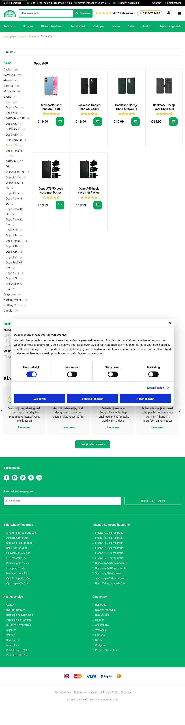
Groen (11, 335)
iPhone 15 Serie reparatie (109, 542)
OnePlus (11, 85)
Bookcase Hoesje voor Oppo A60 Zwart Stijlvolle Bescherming (164, 107)
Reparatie (9, 26)
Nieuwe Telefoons (52, 26)
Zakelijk (10, 635)
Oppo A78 (14, 113)
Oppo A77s (14, 273)
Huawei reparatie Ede (18, 553)
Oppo (34, 36)
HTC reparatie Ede (16, 558)
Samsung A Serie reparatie (110, 578)
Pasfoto (147, 26)
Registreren (12, 640)
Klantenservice (173, 2)
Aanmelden (12, 645)
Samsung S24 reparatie (108, 573)
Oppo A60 (14, 145)
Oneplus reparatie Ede (18, 578)
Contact (156, 2)
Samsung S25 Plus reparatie (111, 568)
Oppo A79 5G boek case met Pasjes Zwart (51, 191)
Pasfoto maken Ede (17, 650)
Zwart (11, 346)
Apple (11, 69)
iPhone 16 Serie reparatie (109, 537)
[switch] (72, 374)
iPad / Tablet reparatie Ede (110, 583)
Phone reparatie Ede (17, 563)
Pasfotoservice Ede (17, 655)
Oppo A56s (14, 107)
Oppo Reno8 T (16, 241)
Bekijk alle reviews (92, 444)
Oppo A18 (14, 246)
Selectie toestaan (92, 398)
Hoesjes (28, 26)
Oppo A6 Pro (15, 177)
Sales (131, 26)
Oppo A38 (14, 230)
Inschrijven (153, 501)
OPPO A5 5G (15, 129)
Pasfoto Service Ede (106, 650)
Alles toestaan (145, 398)
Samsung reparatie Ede (19, 542)
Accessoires (102, 624)
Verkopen (98, 26)
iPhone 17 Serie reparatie (109, 532)
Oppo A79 (14, 257)
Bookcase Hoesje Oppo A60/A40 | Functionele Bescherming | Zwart (89, 107)
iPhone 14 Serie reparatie (109, 547)
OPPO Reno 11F (17, 118)
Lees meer (24, 427)
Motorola (12, 91)
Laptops (100, 635)
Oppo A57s (14, 193)
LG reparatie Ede (15, 568)
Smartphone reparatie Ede (21, 532)
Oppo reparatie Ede (17, 583)
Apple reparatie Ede (17, 537)
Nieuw (116, 26)
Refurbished (78, 26)
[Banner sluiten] (170, 323)
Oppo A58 (14, 278)
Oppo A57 (14, 123)
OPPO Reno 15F (17, 171)
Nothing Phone (15, 299)
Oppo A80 (14, 134)
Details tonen (155, 387)
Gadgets (100, 645)
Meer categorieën (170, 26)
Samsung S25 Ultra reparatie (111, 563)
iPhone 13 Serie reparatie (109, 553)
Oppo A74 (14, 235)
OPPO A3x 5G (16, 140)
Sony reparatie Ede (16, 547)
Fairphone (12, 294)
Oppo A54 (14, 251)
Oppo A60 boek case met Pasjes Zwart (88, 191)
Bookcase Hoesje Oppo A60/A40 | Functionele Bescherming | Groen (126, 107)
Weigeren (40, 398)
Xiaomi (10, 80)
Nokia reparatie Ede (17, 573)
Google (11, 310)
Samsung (12, 75)
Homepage (10, 36)
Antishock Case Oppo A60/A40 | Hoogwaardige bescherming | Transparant (51, 107)
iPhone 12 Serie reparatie (109, 558)
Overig (9, 96)
